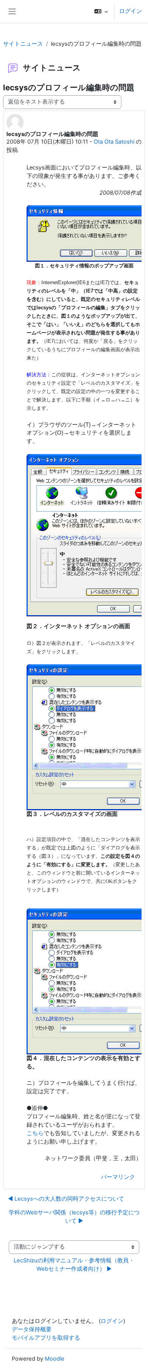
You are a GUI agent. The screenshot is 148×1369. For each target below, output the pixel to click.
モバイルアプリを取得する (46, 1337)
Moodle (55, 1358)
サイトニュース (23, 43)
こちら (35, 1133)
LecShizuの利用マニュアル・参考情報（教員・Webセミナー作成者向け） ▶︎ (74, 1264)
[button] (101, 11)
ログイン (130, 11)
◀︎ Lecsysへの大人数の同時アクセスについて (66, 1198)
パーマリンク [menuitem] (118, 1177)
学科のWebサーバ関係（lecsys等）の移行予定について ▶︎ (74, 1216)
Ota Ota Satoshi (114, 141)
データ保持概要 (32, 1329)
